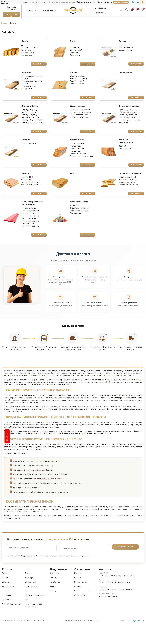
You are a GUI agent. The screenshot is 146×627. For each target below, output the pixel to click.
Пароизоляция (76, 213)
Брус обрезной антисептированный (30, 225)
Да (7, 14)
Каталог (30, 10)
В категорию (38, 64)
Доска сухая (26, 55)
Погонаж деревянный (11, 604)
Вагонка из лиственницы (80, 78)
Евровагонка (30, 582)
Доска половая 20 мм (79, 115)
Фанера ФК (26, 179)
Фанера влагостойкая (30, 185)
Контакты (100, 13)
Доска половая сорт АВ (80, 110)
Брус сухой (75, 55)
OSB (26, 600)
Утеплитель (75, 205)
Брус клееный (76, 50)
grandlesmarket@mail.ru (109, 596)
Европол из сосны (28, 143)
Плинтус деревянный (127, 177)
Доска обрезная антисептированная (30, 214)
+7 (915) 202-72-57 (104, 2)
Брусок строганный (127, 50)
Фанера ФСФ (27, 177)
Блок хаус (29, 578)
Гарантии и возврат (82, 591)
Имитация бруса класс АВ (32, 122)
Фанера (5, 600)
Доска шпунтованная (11, 591)
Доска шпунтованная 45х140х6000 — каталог (129, 116)
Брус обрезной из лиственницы (77, 150)
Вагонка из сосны (77, 76)
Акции (52, 586)
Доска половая (31, 586)
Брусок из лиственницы (80, 153)
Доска (5, 573)
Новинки (7, 436)
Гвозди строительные (79, 211)
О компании (100, 8)
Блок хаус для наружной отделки (31, 82)
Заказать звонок (121, 2)
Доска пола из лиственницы (81, 156)
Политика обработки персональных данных (81, 620)
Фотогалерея (80, 595)
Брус (27, 573)
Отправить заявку (125, 547)
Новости (78, 573)
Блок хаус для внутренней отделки (32, 77)
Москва (4, 3)
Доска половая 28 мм (79, 117)
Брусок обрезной (126, 47)
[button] (136, 10)
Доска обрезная (28, 52)
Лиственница (8, 595)
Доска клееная (27, 45)
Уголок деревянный (127, 182)
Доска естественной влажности (30, 49)
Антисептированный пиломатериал (34, 605)
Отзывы (77, 586)
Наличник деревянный (128, 179)
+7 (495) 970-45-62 (83, 2)
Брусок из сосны (126, 45)
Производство (80, 582)
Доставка (54, 573)
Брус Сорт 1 (75, 52)
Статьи (77, 578)
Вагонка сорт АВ (77, 81)
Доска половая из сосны (80, 112)
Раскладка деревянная (128, 185)
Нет (15, 14)
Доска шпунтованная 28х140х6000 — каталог (129, 111)
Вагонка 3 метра (77, 84)
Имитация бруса (9, 586)
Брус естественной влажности (78, 46)
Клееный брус (125, 146)
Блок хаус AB (26, 89)
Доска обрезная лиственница (77, 145)
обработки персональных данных (74, 556)
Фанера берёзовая (29, 182)
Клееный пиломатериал (35, 595)
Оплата (53, 578)
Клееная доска (125, 148)
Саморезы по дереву (79, 208)
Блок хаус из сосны (29, 86)
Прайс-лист (55, 582)
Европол (28, 591)
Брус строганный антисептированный (30, 220)
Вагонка (5, 582)
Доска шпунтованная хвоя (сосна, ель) (130, 121)
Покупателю (48, 10)
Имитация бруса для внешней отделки (29, 111)
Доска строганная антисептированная (30, 209)
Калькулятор (55, 591)
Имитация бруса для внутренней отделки (30, 116)
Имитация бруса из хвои (31, 120)
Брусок (5, 578)
